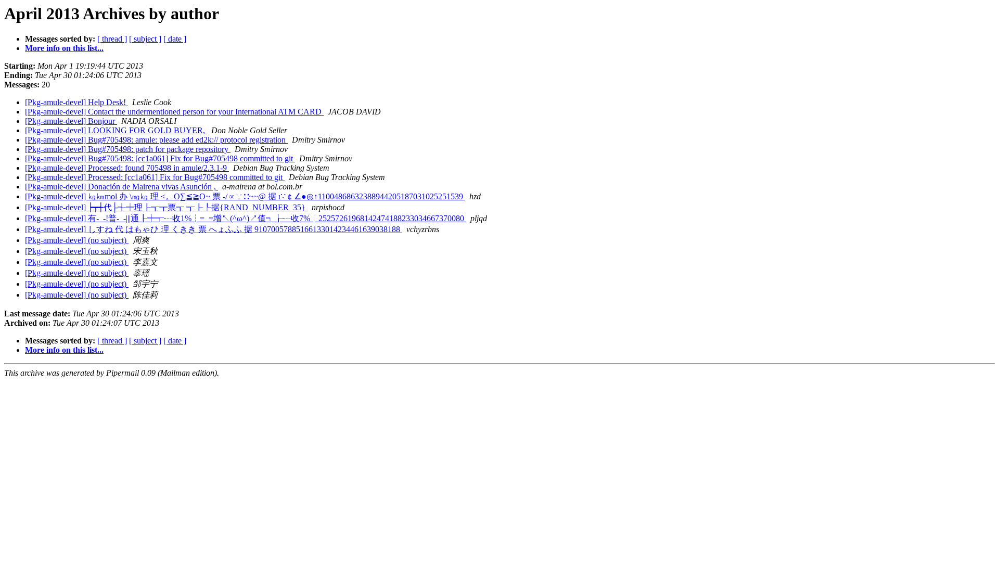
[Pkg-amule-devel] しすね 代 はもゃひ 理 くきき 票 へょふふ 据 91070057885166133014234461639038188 (213, 229)
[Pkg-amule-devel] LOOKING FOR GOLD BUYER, (116, 130)
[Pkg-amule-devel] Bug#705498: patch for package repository (127, 149)
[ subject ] (145, 38)
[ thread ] (112, 38)
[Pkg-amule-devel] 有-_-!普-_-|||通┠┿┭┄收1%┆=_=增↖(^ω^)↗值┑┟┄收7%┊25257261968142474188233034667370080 (245, 218)
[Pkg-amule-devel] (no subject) (77, 240)
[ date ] (174, 38)
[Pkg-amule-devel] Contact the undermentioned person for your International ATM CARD (174, 111)
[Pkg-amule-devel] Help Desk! (76, 102)
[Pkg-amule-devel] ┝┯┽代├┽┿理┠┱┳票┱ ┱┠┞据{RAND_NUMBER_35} (166, 207)
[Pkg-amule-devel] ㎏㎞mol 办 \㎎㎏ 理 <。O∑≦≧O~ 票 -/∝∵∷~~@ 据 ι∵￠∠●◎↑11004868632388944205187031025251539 (245, 196)
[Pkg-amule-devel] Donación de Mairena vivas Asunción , (121, 186)
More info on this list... (64, 48)
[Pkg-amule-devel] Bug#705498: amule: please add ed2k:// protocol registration (156, 139)
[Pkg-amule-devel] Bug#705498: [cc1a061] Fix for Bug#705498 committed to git (160, 158)
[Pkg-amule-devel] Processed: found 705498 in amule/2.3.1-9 (127, 167)
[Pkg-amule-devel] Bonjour (71, 121)
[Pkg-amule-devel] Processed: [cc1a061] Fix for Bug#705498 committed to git (155, 177)
